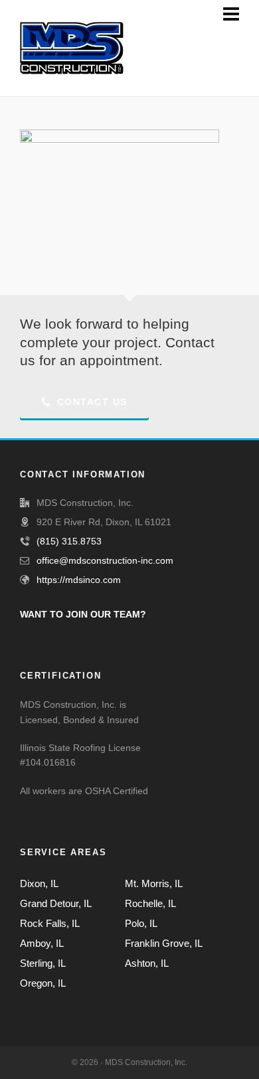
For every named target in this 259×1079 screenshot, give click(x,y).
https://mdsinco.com (79, 579)
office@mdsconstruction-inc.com (105, 560)
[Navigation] (231, 15)
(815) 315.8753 (69, 541)
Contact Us (92, 401)
